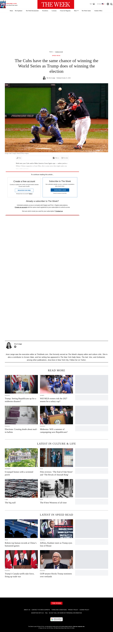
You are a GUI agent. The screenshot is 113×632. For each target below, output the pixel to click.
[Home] (11, 10)
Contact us (59, 211)
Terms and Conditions (59, 609)
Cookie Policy (84, 609)
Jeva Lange (52, 78)
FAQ (46, 613)
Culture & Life (59, 51)
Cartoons (54, 10)
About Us (27, 609)
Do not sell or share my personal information (65, 613)
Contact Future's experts (41, 609)
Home (51, 51)
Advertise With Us (37, 613)
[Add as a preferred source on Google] (56, 619)
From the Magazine (65, 10)
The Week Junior (86, 10)
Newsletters (45, 10)
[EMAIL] (15, 347)
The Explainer (18, 10)
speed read (56, 55)
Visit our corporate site (78, 626)
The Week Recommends (32, 10)
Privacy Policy (73, 609)
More (75, 10)
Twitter (83, 360)
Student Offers (98, 10)
